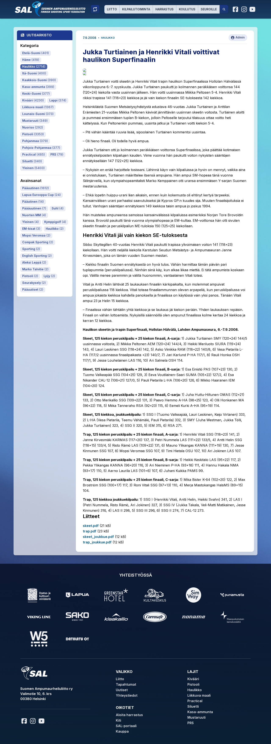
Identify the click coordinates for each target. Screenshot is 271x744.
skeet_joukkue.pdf (98, 537)
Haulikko (108, 37)
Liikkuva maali (199, 695)
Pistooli (193, 684)
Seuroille (209, 9)
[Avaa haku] (224, 9)
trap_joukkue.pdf (97, 542)
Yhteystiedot (126, 695)
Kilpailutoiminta (136, 9)
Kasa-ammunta (200, 712)
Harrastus (164, 9)
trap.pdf (89, 531)
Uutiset (122, 690)
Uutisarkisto (39, 35)
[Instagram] (244, 9)
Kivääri (193, 679)
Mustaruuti (196, 717)
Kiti (118, 720)
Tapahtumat (126, 684)
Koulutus (187, 9)
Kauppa (122, 731)
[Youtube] (253, 9)
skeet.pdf (91, 526)
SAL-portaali (126, 726)
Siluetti (193, 706)
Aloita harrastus (129, 715)
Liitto (112, 9)
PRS (190, 723)
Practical (194, 701)
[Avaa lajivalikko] (95, 9)
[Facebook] (236, 9)
